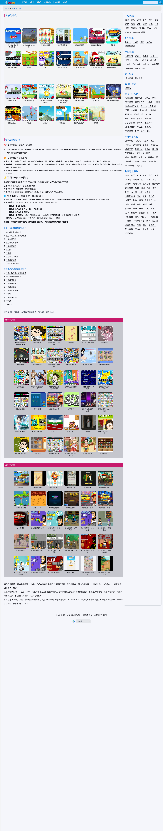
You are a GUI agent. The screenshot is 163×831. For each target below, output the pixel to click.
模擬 (141, 208)
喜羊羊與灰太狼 (132, 106)
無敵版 (128, 88)
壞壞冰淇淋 (130, 225)
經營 (139, 20)
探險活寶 (129, 98)
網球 (133, 204)
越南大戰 (137, 145)
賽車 (145, 20)
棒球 (148, 179)
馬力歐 (140, 166)
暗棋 (127, 192)
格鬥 (127, 24)
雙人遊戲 (129, 78)
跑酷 (139, 196)
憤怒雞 (8, 250)
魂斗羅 (155, 149)
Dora (144, 68)
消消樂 (142, 28)
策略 (156, 20)
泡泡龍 (145, 56)
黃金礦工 (152, 225)
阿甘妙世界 (139, 102)
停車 (151, 204)
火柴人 (136, 60)
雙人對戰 (139, 78)
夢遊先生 (154, 217)
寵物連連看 (130, 166)
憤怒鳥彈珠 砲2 (13, 264)
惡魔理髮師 (130, 46)
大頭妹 (149, 42)
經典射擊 (156, 184)
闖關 (143, 188)
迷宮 (148, 213)
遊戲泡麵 (61, 615)
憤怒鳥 (8, 253)
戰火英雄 (129, 229)
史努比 (128, 64)
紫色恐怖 (152, 161)
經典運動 (129, 188)
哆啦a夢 (146, 64)
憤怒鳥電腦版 (11, 260)
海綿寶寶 (129, 68)
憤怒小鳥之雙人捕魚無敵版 (16, 236)
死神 (137, 131)
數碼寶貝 (129, 131)
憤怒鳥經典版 (11, 246)
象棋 (154, 188)
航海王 (147, 98)
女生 (145, 175)
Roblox (128, 32)
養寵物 (142, 213)
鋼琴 (141, 200)
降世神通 (137, 64)
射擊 (145, 24)
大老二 (147, 192)
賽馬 (144, 196)
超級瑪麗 (155, 64)
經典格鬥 (137, 184)
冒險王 (128, 145)
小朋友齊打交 (138, 221)
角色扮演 (148, 200)
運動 (139, 24)
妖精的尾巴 (145, 131)
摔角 (135, 200)
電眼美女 (129, 217)
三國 (156, 24)
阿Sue (128, 42)
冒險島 (147, 149)
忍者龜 (140, 118)
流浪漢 (155, 221)
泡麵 (155, 28)
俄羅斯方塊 (130, 196)
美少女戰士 (130, 123)
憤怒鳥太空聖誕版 (13, 257)
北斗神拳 (153, 110)
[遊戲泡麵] (10, 2)
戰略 (148, 188)
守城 (139, 175)
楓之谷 (153, 60)
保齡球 (134, 213)
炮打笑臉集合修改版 (13, 232)
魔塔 (137, 217)
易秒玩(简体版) (100, 615)
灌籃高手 (148, 123)
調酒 (144, 225)
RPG (149, 28)
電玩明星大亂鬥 (143, 153)
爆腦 (137, 188)
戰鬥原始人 (130, 153)
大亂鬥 (128, 200)
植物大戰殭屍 (131, 157)
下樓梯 (128, 221)
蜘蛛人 (140, 123)
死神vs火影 (130, 127)
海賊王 (140, 127)
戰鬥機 (151, 196)
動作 (127, 20)
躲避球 (128, 184)
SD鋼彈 (134, 110)
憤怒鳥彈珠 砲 (11, 297)
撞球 (152, 208)
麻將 (141, 192)
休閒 (151, 20)
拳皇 (152, 141)
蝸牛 (148, 221)
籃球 (143, 179)
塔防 (135, 208)
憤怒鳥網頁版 (11, 239)
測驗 (139, 204)
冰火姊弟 (142, 157)
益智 (133, 20)
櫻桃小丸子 (138, 114)
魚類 (127, 28)
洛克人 (128, 60)
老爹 (152, 229)
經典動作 (146, 184)
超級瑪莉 (129, 141)
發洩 (133, 24)
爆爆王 (138, 56)
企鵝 (154, 213)
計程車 (128, 208)
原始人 (138, 229)
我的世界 (129, 161)
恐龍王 (9, 304)
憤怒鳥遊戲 (16, 8)
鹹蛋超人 (148, 127)
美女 (151, 175)
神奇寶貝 (144, 60)
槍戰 (151, 24)
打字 (127, 213)
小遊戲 (6, 8)
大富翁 (128, 179)
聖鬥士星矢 (130, 118)
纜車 (139, 225)
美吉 (142, 42)
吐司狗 (135, 42)
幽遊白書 (143, 110)
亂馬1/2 (128, 114)
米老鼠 (148, 114)
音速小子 (154, 56)
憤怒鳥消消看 (11, 280)
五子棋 (134, 192)
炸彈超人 (154, 145)
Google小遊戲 (139, 32)
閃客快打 (144, 217)
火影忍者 (129, 56)
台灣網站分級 (87, 615)
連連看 (134, 28)
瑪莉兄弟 (129, 149)
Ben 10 (138, 68)
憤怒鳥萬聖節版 (12, 243)
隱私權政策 (75, 615)
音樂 (127, 204)
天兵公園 (152, 106)
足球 (154, 179)
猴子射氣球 (130, 233)
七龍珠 (149, 102)
